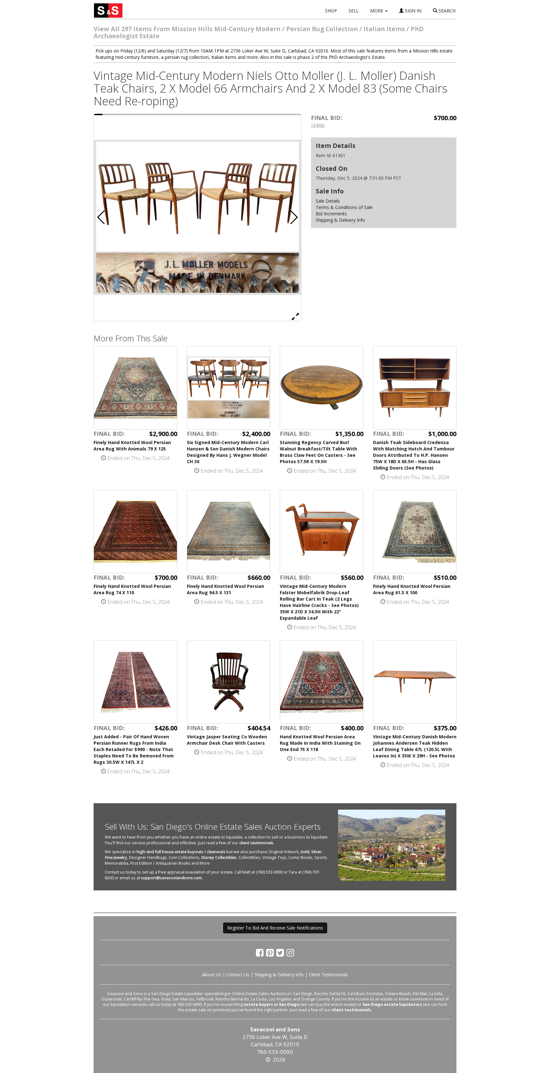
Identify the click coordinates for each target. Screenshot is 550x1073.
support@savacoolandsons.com (171, 878)
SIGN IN (412, 11)
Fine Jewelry (116, 857)
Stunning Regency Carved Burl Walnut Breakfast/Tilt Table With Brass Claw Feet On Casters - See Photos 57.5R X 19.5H (318, 451)
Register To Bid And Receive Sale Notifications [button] (275, 928)
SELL (354, 11)
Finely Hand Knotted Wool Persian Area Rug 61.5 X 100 (411, 589)
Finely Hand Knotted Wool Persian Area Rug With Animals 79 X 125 (132, 445)
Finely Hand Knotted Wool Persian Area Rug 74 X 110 (132, 589)
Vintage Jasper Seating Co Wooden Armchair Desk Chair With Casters (227, 740)
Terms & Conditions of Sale (344, 207)
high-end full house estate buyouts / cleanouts (181, 851)
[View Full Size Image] (295, 316)
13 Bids (318, 125)
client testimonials (256, 843)
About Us (211, 975)
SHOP (331, 11)
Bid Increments (331, 214)
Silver (316, 851)
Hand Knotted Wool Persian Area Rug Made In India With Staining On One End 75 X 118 (320, 743)
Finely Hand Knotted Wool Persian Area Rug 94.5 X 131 (225, 589)
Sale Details (328, 201)
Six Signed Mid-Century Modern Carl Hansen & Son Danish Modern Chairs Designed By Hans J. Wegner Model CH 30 (228, 451)
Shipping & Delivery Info (340, 220)
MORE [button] (377, 11)
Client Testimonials (328, 975)
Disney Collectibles (218, 857)
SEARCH (446, 11)
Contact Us (237, 975)
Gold (304, 851)
